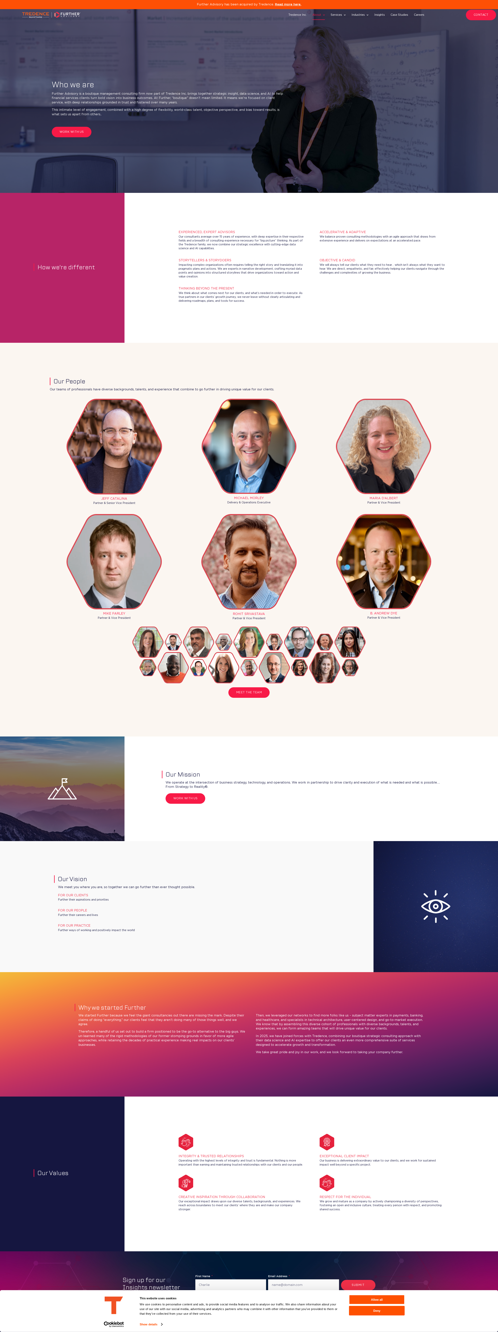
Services (336, 15)
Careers (419, 15)
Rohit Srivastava (249, 614)
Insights (379, 15)
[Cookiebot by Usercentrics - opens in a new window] (114, 1324)
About (316, 15)
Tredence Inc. (297, 15)
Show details (148, 1324)
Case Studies (399, 15)
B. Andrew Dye (383, 613)
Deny (376, 1310)
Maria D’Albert (384, 498)
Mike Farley (114, 613)
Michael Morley (249, 498)
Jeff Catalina (114, 498)
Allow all (377, 1299)
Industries (358, 15)
